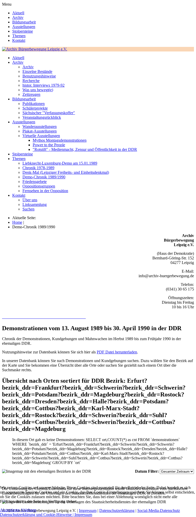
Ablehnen (28, 510)
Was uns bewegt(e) (37, 90)
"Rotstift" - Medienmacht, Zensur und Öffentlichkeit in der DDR (85, 149)
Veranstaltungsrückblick (41, 117)
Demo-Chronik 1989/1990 (43, 177)
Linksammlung (34, 204)
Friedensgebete (34, 181)
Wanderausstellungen (39, 126)
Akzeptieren (10, 510)
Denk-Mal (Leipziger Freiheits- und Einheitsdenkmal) (65, 172)
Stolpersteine (22, 31)
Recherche (31, 80)
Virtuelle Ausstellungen (41, 136)
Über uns (29, 200)
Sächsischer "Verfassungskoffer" (48, 113)
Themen (19, 36)
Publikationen (33, 103)
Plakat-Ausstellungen (39, 131)
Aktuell (18, 13)
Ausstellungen (23, 26)
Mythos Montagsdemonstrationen (60, 140)
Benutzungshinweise (39, 76)
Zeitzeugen (31, 94)
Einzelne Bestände (37, 71)
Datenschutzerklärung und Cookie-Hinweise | (37, 514)
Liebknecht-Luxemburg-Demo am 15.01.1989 (59, 163)
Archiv (17, 17)
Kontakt (18, 40)
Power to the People (49, 145)
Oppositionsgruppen (38, 186)
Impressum (83, 514)
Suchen (28, 209)
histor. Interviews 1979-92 (43, 85)
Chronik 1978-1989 (38, 168)
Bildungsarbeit (24, 22)
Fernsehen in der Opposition (45, 191)
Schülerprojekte (35, 108)
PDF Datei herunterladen (117, 352)
